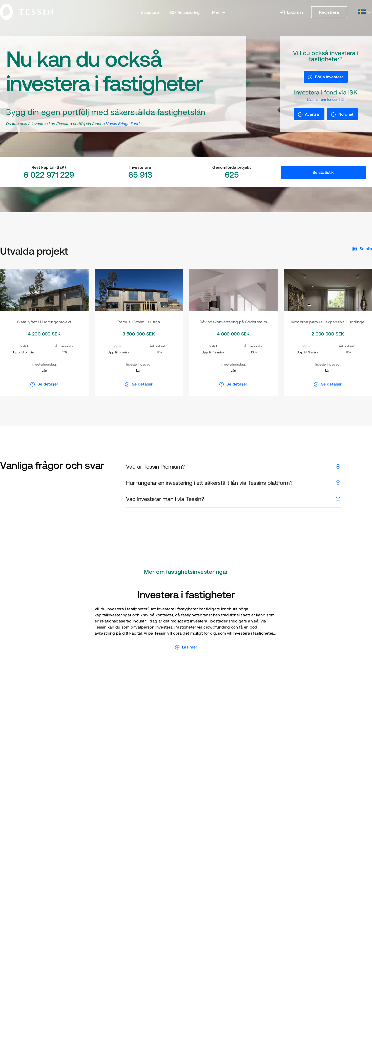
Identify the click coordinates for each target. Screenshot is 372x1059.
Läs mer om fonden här (326, 100)
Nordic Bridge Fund (122, 123)
